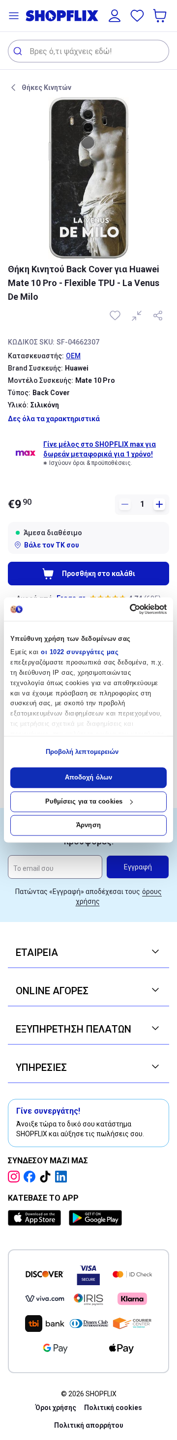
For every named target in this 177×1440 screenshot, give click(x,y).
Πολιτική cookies (113, 1407)
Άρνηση (88, 825)
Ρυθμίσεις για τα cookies (83, 801)
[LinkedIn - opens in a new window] (63, 1176)
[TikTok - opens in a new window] (47, 1176)
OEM (73, 356)
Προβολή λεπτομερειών (82, 751)
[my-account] (114, 15)
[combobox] (88, 51)
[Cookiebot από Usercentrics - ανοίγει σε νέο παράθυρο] (126, 609)
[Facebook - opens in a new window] (31, 1176)
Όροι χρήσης (55, 1407)
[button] (14, 16)
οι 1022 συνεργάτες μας (79, 652)
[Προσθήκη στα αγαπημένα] (116, 315)
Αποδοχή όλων (88, 777)
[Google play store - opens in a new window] (95, 1218)
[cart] (160, 15)
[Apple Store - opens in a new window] (36, 1218)
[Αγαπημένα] (137, 15)
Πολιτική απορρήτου (88, 1425)
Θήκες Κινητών (46, 87)
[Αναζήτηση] (19, 51)
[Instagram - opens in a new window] (16, 1176)
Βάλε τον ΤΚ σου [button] (51, 545)
